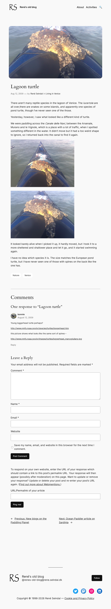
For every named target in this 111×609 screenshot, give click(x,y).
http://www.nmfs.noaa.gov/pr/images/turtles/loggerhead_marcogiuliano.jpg (46, 339)
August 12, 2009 (25, 317)
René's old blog (28, 7)
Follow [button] (97, 578)
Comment (17, 370)
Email (15, 417)
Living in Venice (53, 93)
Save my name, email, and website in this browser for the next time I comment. (54, 447)
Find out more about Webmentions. (39, 484)
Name (15, 404)
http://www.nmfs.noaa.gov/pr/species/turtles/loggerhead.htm (40, 328)
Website (15, 431)
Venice (27, 275)
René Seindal (36, 93)
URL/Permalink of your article (28, 490)
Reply (13, 345)
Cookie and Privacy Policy (79, 598)
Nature (16, 275)
